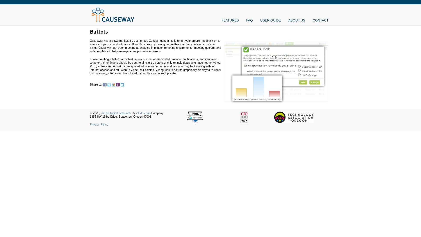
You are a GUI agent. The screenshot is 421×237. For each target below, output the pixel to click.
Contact (320, 20)
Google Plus (126, 84)
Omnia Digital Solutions (116, 113)
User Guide (270, 20)
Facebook (105, 84)
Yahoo (118, 84)
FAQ (249, 20)
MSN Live (113, 84)
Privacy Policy (99, 124)
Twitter (109, 84)
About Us (296, 20)
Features (230, 20)
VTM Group (143, 113)
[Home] (113, 22)
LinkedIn (122, 84)
